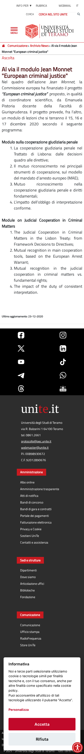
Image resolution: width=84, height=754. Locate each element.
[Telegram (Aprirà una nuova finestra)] (21, 375)
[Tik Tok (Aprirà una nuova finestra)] (63, 362)
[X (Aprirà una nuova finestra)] (21, 348)
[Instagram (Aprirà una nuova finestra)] (63, 335)
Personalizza (19, 709)
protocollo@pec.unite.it (36, 441)
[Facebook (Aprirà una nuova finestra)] (21, 335)
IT (77, 5)
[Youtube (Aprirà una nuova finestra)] (21, 362)
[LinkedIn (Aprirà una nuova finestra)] (63, 348)
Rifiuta (42, 739)
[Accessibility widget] (77, 747)
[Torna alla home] (50, 31)
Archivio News (39, 45)
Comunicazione (18, 45)
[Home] (4, 45)
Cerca (30, 14)
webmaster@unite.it (35, 447)
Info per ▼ (24, 5)
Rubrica (41, 5)
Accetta (42, 724)
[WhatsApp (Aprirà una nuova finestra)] (63, 375)
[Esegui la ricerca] (78, 14)
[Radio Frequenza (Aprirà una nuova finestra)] (63, 388)
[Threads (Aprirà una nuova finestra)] (21, 388)
